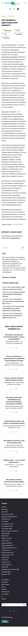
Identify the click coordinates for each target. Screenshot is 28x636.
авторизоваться (15, 238)
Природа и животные (8, 548)
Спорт (3, 567)
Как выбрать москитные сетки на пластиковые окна (14, 442)
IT (2, 507)
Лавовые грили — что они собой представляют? (14, 461)
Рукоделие (5, 562)
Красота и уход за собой (8, 531)
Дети (3, 512)
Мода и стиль (5, 538)
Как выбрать (5, 524)
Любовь (4, 533)
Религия (4, 560)
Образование (5, 543)
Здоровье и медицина (8, 516)
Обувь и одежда (6, 545)
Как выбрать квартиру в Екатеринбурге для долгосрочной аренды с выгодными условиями (14, 401)
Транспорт (4, 572)
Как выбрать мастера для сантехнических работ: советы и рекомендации (14, 337)
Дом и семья (5, 514)
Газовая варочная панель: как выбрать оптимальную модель (14, 422)
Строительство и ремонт (9, 569)
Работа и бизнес (6, 552)
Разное (4, 557)
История (4, 521)
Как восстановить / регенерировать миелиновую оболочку (13, 294)
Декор (3, 509)
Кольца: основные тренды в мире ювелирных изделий (14, 379)
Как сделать (5, 528)
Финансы (4, 574)
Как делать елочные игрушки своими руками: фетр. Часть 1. (13, 301)
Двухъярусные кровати (9, 57)
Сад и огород (5, 564)
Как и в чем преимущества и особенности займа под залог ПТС (12, 315)
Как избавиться (6, 526)
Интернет (4, 519)
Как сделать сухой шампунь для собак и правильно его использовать (13, 308)
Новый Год (5, 540)
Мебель (4, 536)
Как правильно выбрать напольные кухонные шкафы (14, 481)
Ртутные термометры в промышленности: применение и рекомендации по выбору (14, 358)
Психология (5, 550)
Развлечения (5, 555)
